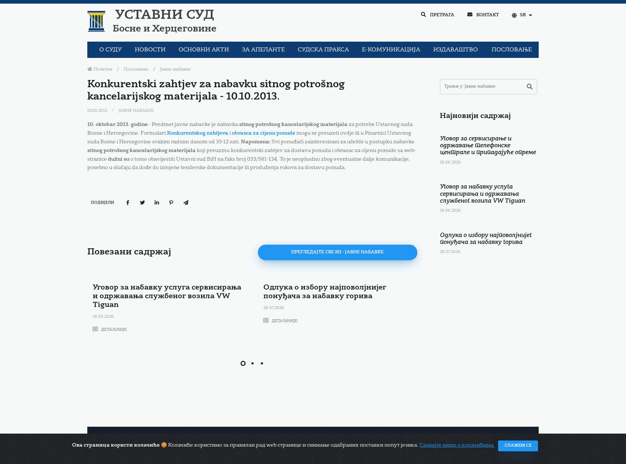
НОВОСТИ (150, 50)
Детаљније (113, 330)
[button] (243, 363)
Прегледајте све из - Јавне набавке (337, 252)
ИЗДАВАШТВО (455, 50)
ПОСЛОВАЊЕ (512, 50)
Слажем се (518, 446)
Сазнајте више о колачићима (457, 445)
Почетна (102, 69)
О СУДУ (110, 50)
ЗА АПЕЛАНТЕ (263, 50)
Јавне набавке (175, 69)
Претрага (441, 15)
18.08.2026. (103, 317)
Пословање (136, 69)
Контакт (487, 15)
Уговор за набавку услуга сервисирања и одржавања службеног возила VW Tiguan (167, 296)
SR (523, 15)
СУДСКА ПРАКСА (323, 50)
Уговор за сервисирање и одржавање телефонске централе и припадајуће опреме (488, 146)
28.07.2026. (274, 308)
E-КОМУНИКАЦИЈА (391, 50)
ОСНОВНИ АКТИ (204, 50)
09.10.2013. (98, 111)
